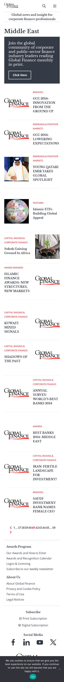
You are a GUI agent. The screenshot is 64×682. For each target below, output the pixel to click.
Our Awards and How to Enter (26, 553)
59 (53, 528)
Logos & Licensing (18, 564)
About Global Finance (20, 583)
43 (40, 528)
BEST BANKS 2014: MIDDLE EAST (44, 437)
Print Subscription (35, 618)
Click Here (20, 75)
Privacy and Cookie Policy (23, 589)
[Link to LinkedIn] (26, 642)
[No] (59, 669)
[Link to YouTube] (40, 642)
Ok (32, 676)
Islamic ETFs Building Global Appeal (45, 213)
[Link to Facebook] (13, 642)
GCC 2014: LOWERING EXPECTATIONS (46, 139)
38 (23, 528)
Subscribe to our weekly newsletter (29, 569)
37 (19, 528)
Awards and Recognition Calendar (29, 558)
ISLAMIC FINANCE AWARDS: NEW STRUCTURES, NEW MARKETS (17, 282)
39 (26, 528)
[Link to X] (53, 642)
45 (47, 528)
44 (44, 528)
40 (30, 528)
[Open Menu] (55, 6)
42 (37, 528)
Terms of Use (15, 594)
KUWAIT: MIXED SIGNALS (11, 327)
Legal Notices (15, 599)
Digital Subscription (35, 625)
